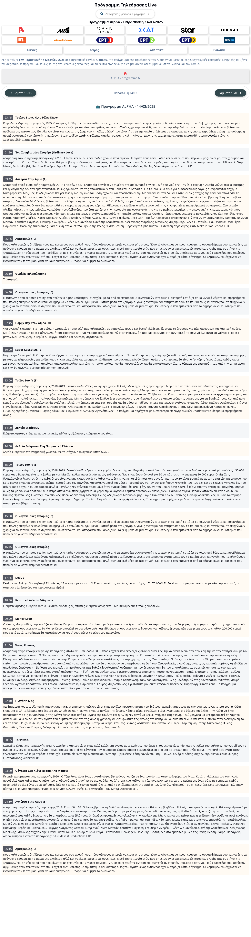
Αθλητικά (157, 50)
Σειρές (94, 50)
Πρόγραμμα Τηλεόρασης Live (125, 5)
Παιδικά (219, 50)
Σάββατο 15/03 (228, 93)
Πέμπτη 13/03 (23, 93)
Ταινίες (32, 50)
